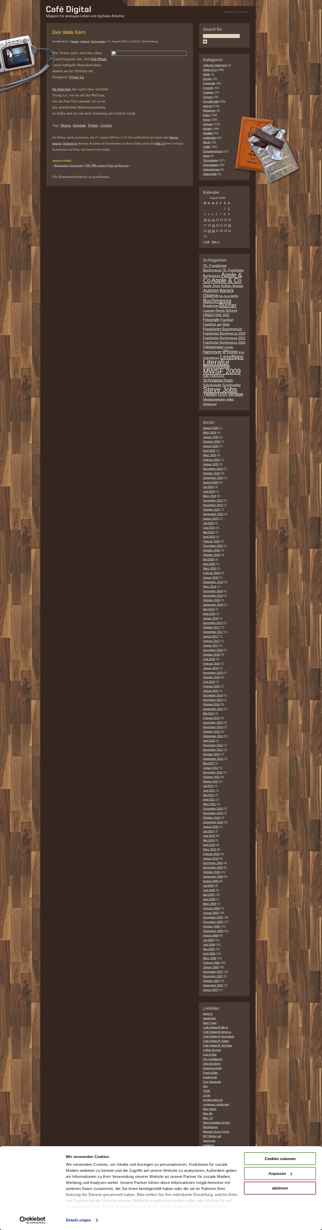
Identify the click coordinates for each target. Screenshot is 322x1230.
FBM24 (208, 315)
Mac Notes (209, 1108)
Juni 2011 (209, 790)
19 (213, 225)
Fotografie (209, 83)
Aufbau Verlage (232, 286)
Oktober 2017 (211, 627)
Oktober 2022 (211, 550)
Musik (206, 142)
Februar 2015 (211, 686)
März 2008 (209, 958)
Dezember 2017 (213, 622)
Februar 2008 (211, 962)
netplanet (208, 1145)
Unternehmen (211, 169)
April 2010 (209, 844)
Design (75, 41)
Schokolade (212, 385)
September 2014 (213, 708)
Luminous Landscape (216, 1104)
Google (228, 347)
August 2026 (210, 427)
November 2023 (213, 505)
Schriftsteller (231, 385)
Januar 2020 (210, 577)
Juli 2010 (208, 831)
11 (209, 219)
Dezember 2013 (213, 722)
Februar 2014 (211, 717)
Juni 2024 (209, 491)
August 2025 (210, 446)
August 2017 (210, 636)
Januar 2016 (210, 668)
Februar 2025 (211, 459)
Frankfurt (226, 320)
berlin (234, 296)
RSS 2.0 (160, 143)
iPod (241, 352)
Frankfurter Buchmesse (222, 329)
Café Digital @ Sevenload (218, 1036)
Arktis (206, 74)
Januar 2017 (210, 645)
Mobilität (208, 133)
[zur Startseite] (85, 16)
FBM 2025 (221, 315)
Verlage (235, 394)
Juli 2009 (208, 885)
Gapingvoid (210, 1077)
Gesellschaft (210, 101)
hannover (212, 351)
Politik (206, 146)
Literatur (208, 124)
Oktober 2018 (211, 600)
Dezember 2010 (213, 808)
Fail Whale (99, 58)
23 (229, 225)
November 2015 (213, 672)
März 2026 (209, 432)
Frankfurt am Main (216, 324)
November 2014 (213, 699)
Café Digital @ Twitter (216, 1040)
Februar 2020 (211, 572)
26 (213, 230)
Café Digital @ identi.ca (217, 1031)
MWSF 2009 (222, 371)
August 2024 (210, 482)
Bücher (227, 305)
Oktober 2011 (211, 776)
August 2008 (210, 935)
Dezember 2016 (213, 650)
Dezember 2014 (213, 695)
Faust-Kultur (210, 1072)
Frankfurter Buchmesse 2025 (224, 342)
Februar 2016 (211, 663)
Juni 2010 (209, 835)
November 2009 (213, 867)
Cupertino (209, 310)
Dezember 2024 (213, 468)
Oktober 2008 (211, 926)
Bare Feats (210, 1022)
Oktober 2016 (211, 654)
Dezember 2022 (213, 545)
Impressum (241, 11)
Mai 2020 (208, 559)
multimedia (209, 137)
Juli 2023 (208, 523)
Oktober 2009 (211, 872)
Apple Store (211, 286)
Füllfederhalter (213, 347)
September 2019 (213, 582)
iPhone (230, 351)
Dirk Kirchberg (212, 1063)
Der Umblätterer (213, 1059)
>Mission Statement (215, 65)
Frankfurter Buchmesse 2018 (224, 333)
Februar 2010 (211, 853)
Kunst (206, 119)
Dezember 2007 (213, 971)
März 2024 (209, 495)
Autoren (211, 290)
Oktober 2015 (211, 677)
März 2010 (209, 849)
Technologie (98, 41)
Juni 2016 (209, 659)
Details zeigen (78, 1220)
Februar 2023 (211, 541)
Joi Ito (206, 1095)
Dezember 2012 (213, 745)
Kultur (206, 115)
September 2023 (213, 514)
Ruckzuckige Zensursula (69, 165)
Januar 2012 (210, 767)
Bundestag (211, 306)
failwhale (79, 125)
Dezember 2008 (213, 917)
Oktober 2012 (211, 754)
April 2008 (209, 953)
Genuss (208, 96)
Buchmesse (217, 300)
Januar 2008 (210, 967)
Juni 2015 (209, 681)
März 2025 (209, 455)
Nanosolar (209, 1140)
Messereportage (216, 367)
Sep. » (215, 241)
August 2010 (210, 826)
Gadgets (208, 92)
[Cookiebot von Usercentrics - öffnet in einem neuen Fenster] (33, 1220)
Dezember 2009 (213, 862)
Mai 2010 (208, 840)
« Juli (206, 241)
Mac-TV (208, 1117)
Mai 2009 (208, 894)
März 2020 (209, 568)
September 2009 (213, 876)
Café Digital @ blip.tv (215, 1027)
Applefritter (209, 1018)
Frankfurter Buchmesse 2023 (224, 338)
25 (209, 230)
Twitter (93, 125)
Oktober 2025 (211, 441)
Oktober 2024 (211, 473)
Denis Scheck (226, 310)
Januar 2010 (210, 858)
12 (213, 219)
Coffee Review (212, 1050)
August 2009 (210, 881)
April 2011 (209, 799)
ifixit (205, 1086)
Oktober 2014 (211, 704)
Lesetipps (232, 357)
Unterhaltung (211, 164)
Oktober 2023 (211, 509)
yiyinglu (106, 125)
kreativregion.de (213, 1099)
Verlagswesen (214, 399)
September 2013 (213, 736)
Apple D (208, 1013)
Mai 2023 (208, 532)
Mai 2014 (208, 713)
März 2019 (209, 586)
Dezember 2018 (213, 591)
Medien (207, 128)
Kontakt (228, 11)
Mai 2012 (208, 763)
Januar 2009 (210, 912)
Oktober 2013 (211, 731)
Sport (206, 155)
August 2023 (210, 518)
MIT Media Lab (212, 1136)
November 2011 (212, 772)
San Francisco (213, 376)
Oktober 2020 (211, 554)
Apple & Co (210, 69)
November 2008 (213, 921)
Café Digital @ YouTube (217, 1045)
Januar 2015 (210, 690)
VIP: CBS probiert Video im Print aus (107, 165)
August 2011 (210, 781)
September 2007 (213, 985)
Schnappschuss (213, 151)
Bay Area (224, 296)
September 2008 (213, 930)
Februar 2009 (211, 908)
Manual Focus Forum (216, 1131)
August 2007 (210, 989)
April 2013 (209, 740)
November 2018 (213, 595)
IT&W (206, 1090)
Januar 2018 (210, 618)
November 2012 (213, 749)
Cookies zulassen (280, 1158)
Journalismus (211, 357)
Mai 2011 (208, 795)
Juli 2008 (208, 940)
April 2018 (209, 613)
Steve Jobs (220, 389)
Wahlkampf (210, 404)
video (230, 399)
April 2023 (209, 536)
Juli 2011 (208, 785)
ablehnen (280, 1188)
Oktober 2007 (211, 980)
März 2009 (209, 903)
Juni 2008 (209, 944)
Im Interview (61, 89)
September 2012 (213, 758)
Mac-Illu (208, 1113)
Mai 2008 (208, 949)
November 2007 (213, 976)
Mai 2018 (208, 609)
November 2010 (213, 813)
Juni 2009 (209, 890)
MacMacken (210, 1127)
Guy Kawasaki (212, 1081)
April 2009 (209, 899)
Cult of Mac (210, 1054)
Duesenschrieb (212, 1068)
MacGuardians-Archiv (216, 1122)
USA (222, 394)
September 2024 (213, 477)
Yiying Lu (76, 77)
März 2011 (209, 804)
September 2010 (213, 822)
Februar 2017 (211, 640)
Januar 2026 (210, 437)
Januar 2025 (210, 464)
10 (205, 219)
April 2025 (209, 450)
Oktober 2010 (211, 817)
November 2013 (213, 727)
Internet (85, 41)
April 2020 (209, 563)
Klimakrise (209, 110)
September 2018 (213, 604)
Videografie (210, 173)
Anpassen (277, 1173)
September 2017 (213, 631)
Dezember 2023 (213, 500)
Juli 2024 (208, 486)
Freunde (208, 87)
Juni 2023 (209, 527)
